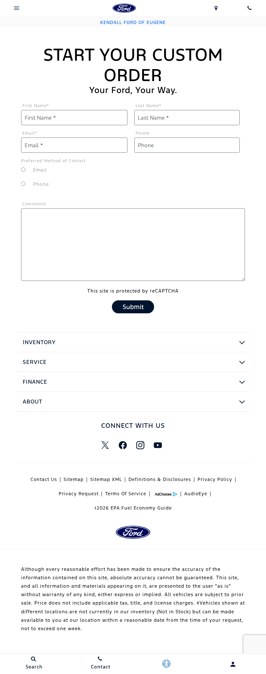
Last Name (149, 105)
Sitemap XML (106, 479)
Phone (143, 133)
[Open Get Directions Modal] (216, 8)
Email (29, 133)
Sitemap (74, 479)
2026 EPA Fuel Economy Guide (133, 508)
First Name (35, 105)
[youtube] (158, 445)
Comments (34, 204)
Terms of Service (125, 494)
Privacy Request (79, 494)
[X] (105, 445)
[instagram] (140, 445)
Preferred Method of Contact (53, 160)
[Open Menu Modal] (16, 8)
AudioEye (195, 494)
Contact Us (43, 479)
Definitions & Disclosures (159, 479)
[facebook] (122, 445)
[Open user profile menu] (233, 664)
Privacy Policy (215, 479)
